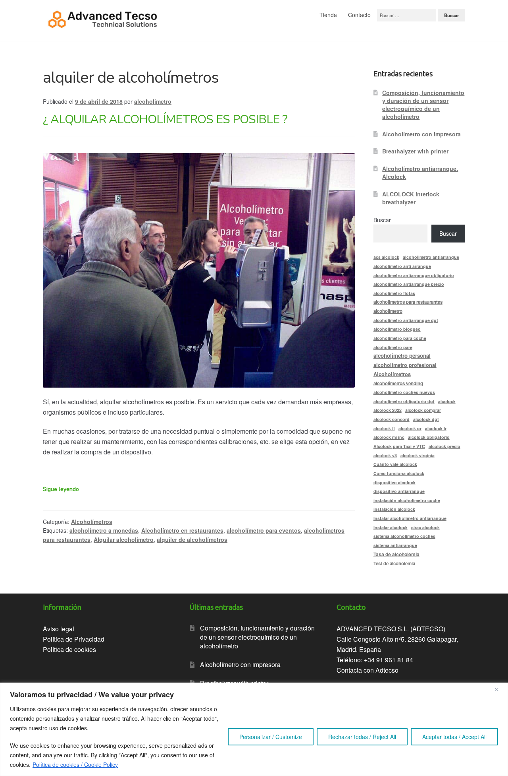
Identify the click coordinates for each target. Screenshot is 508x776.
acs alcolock (386, 257)
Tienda (328, 15)
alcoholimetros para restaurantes (408, 302)
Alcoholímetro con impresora (421, 134)
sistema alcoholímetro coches (404, 536)
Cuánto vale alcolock (395, 464)
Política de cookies (69, 649)
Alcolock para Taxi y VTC (399, 446)
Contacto (359, 15)
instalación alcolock (394, 509)
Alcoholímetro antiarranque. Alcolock (420, 172)
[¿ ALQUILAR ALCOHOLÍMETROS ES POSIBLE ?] (199, 270)
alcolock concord (391, 419)
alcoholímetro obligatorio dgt (404, 401)
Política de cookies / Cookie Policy (75, 764)
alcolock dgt (426, 419)
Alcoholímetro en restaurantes (182, 530)
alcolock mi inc (388, 437)
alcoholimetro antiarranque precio (408, 284)
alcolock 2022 (387, 410)
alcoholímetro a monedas (103, 530)
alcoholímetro (387, 311)
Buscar (382, 220)
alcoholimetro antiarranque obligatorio (413, 275)
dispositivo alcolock (394, 482)
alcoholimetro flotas (394, 293)
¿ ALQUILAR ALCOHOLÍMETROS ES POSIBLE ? (165, 119)
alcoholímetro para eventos (264, 530)
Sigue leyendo (61, 489)
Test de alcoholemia (394, 563)
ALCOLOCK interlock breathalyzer (410, 198)
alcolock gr (409, 428)
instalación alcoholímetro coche (406, 500)
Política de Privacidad (73, 639)
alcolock (447, 401)
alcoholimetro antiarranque (431, 257)
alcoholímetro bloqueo (397, 329)
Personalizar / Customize (270, 737)
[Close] (499, 689)
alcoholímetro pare (392, 347)
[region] (254, 729)
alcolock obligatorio (429, 437)
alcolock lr (435, 428)
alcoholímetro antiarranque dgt (405, 320)
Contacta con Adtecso (367, 670)
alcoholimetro (152, 101)
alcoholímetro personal (402, 355)
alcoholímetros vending (398, 383)
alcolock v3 (385, 455)
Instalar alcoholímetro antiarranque (409, 518)
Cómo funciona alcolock (398, 473)
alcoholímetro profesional (405, 365)
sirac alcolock (425, 527)
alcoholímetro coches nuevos (404, 392)
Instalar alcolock (390, 527)
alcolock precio (444, 446)
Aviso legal (58, 628)
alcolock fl (384, 428)
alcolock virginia (417, 455)
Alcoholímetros (91, 522)
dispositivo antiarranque (399, 491)
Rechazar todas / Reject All (362, 737)
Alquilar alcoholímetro (124, 539)
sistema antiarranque (395, 545)
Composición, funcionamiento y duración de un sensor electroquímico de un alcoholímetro (423, 104)
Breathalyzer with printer (415, 151)
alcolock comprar (423, 410)
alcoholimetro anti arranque (402, 266)
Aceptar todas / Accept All (454, 737)
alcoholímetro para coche (399, 338)
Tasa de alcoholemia (396, 554)
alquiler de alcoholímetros (192, 539)
